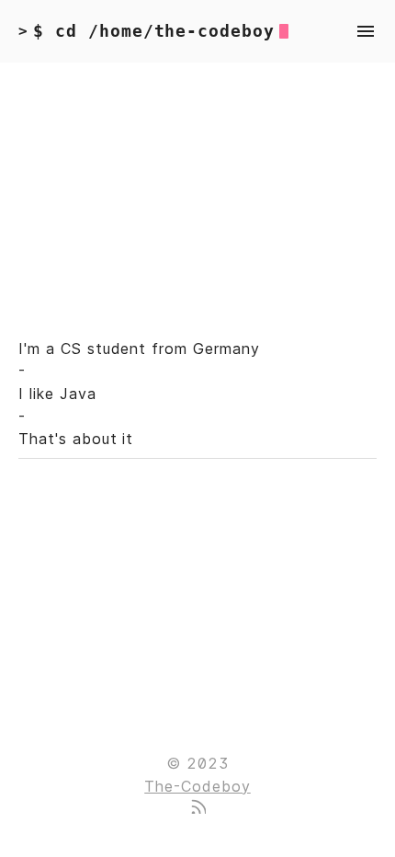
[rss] (197, 808)
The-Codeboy (197, 786)
